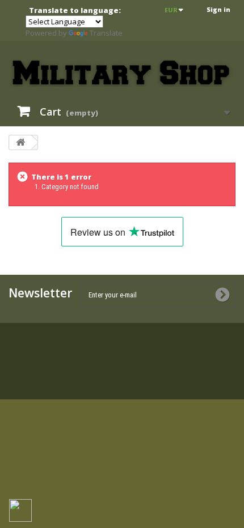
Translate (106, 33)
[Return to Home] (20, 142)
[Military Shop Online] (122, 73)
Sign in (218, 9)
